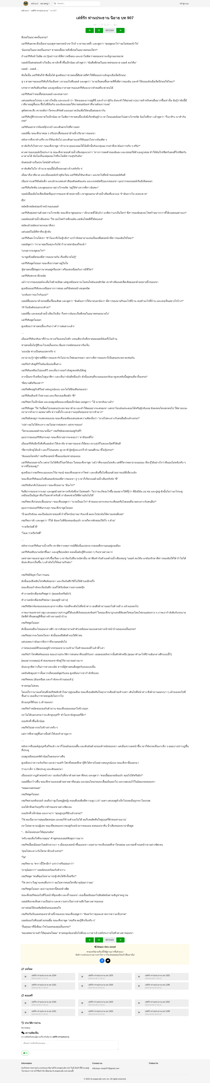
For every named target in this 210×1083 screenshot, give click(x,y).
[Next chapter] (120, 30)
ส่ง (26, 1053)
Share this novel (106, 947)
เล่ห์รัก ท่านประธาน (39, 11)
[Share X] (107, 960)
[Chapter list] (99, 30)
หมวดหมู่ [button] (44, 4)
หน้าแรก (34, 4)
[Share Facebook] (102, 960)
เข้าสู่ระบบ (184, 4)
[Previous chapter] (90, 30)
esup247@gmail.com (110, 1068)
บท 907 (53, 11)
